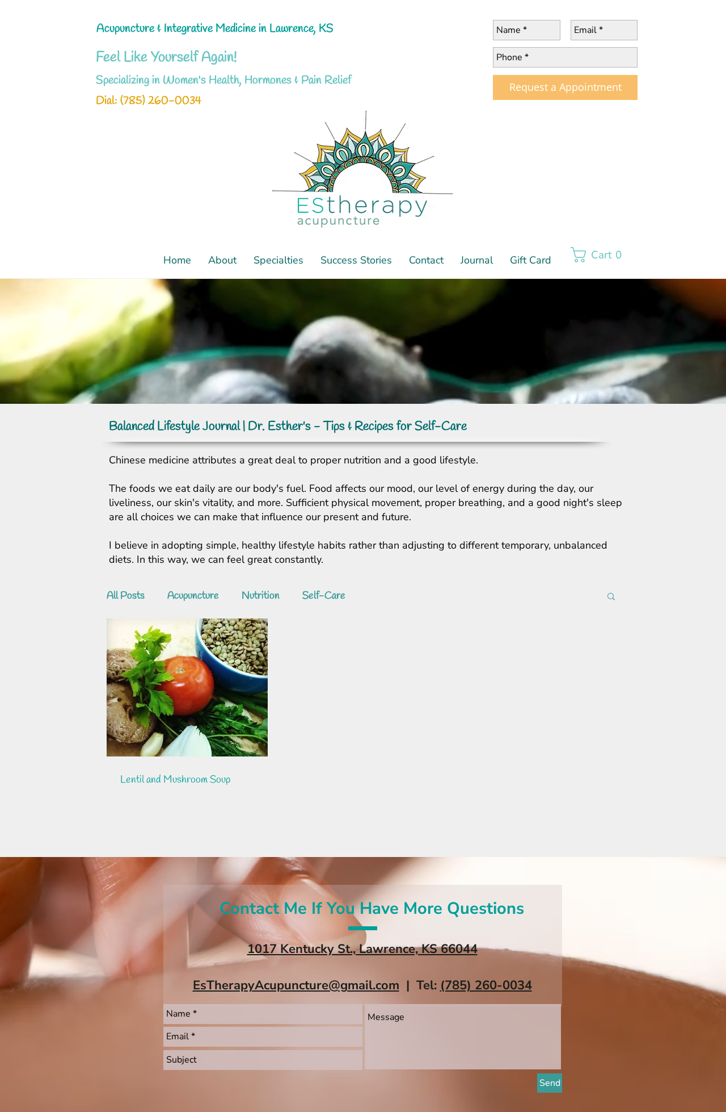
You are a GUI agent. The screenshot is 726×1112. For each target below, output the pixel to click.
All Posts (126, 596)
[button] (278, 255)
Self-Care (323, 596)
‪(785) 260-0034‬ (486, 985)
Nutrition (261, 596)
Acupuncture (193, 596)
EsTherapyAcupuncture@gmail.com (296, 985)
